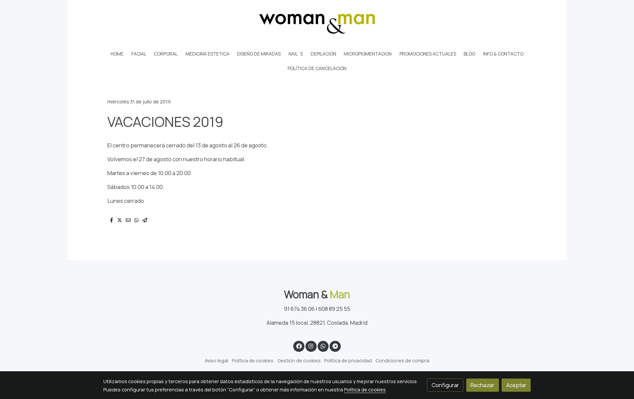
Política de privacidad (348, 360)
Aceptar (516, 385)
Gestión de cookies (299, 360)
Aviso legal (216, 360)
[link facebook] (298, 345)
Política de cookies (252, 360)
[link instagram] (311, 345)
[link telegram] (335, 345)
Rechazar (482, 385)
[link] (317, 23)
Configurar (445, 385)
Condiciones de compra (402, 360)
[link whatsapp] (323, 345)
